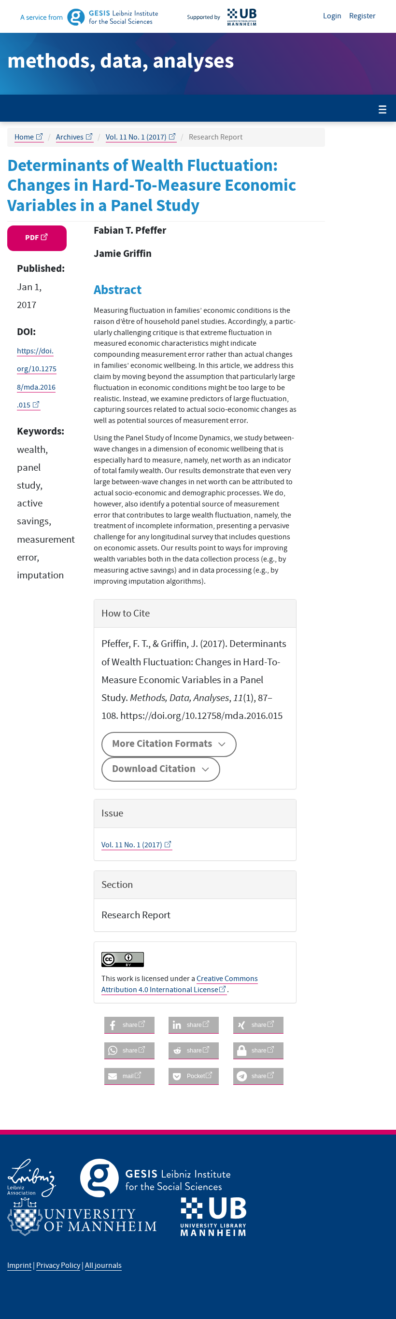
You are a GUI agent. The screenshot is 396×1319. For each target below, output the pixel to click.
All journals (103, 1265)
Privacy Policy (58, 1265)
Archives (70, 137)
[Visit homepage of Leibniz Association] (43, 1178)
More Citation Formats (162, 744)
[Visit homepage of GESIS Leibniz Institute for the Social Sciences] (101, 16)
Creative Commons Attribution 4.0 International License (179, 984)
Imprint (19, 1265)
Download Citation (154, 769)
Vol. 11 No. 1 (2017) (137, 137)
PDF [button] (32, 237)
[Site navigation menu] (382, 110)
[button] (129, 1025)
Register (362, 16)
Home (24, 137)
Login (332, 16)
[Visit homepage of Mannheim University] (94, 1216)
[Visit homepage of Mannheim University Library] (234, 16)
